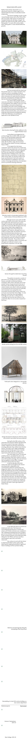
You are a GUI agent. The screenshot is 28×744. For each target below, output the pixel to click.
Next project (23, 706)
